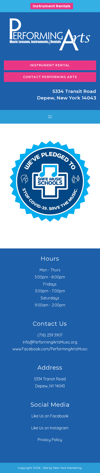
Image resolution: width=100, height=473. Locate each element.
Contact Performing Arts (50, 77)
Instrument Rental (50, 65)
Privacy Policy (50, 439)
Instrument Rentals (52, 6)
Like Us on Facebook (50, 416)
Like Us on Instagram (49, 427)
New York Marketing (67, 468)
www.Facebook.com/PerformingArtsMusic (50, 348)
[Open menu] (50, 117)
